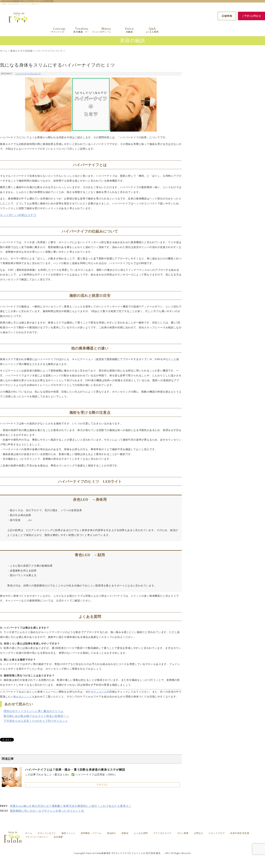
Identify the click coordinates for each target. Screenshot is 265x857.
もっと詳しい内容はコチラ (18, 215)
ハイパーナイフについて (28, 73)
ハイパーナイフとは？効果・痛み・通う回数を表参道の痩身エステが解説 (75, 769)
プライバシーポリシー (36, 837)
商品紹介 (111, 833)
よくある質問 (141, 833)
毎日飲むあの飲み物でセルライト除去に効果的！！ (36, 716)
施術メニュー (68, 833)
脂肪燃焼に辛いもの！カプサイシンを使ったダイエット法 (47, 810)
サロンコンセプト (46, 833)
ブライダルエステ (162, 833)
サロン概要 (183, 833)
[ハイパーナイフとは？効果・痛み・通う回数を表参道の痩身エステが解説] (12, 784)
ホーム (28, 833)
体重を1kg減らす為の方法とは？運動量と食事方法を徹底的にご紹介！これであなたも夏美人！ (70, 805)
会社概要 (58, 837)
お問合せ (198, 833)
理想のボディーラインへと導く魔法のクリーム (33, 711)
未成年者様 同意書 (239, 833)
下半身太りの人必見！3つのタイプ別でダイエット (36, 720)
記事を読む (102, 784)
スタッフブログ (217, 833)
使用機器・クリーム (91, 833)
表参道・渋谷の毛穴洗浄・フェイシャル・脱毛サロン (136, 846)
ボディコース (99, 691)
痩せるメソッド (22, 696)
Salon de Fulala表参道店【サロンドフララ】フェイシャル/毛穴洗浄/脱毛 (28, 1)
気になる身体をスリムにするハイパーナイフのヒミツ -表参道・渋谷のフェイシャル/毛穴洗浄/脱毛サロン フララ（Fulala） (136, 843)
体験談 (125, 833)
